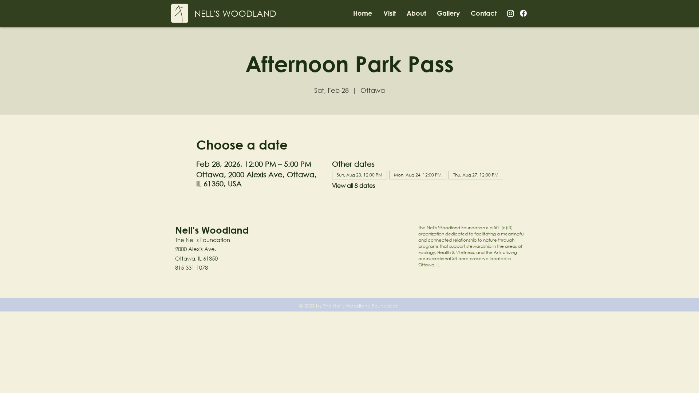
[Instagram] (510, 13)
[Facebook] (523, 13)
